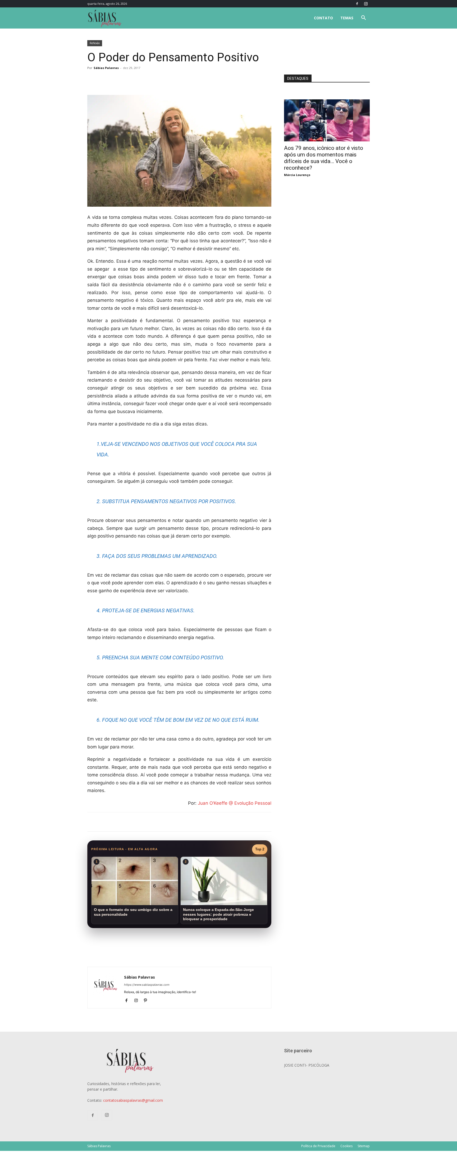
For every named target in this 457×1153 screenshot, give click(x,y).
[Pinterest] (147, 1001)
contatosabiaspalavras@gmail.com (133, 1100)
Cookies (346, 1146)
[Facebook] (357, 3)
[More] (173, 80)
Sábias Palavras (106, 68)
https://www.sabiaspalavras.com (147, 985)
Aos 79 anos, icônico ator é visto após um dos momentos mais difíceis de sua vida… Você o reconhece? (323, 158)
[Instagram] (366, 3)
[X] (149, 80)
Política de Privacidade (318, 1146)
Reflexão (95, 43)
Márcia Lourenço (297, 175)
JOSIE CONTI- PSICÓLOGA (306, 1065)
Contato (323, 17)
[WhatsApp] (161, 80)
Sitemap (364, 1146)
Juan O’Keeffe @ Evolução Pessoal (234, 803)
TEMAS (346, 17)
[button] (363, 18)
